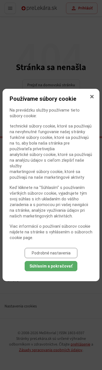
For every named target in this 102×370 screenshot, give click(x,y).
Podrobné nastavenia (51, 253)
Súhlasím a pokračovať (51, 266)
